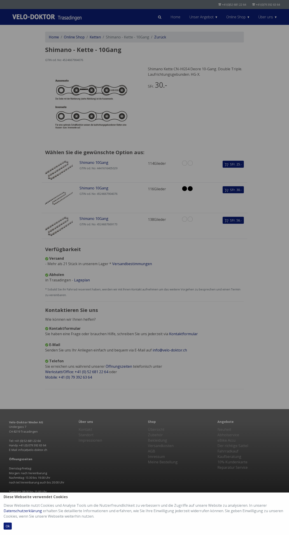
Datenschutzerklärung (23, 510)
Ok (8, 526)
